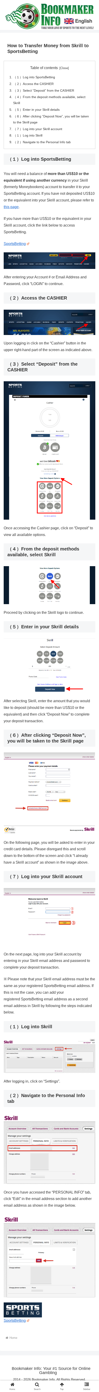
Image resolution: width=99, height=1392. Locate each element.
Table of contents (44, 68)
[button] (89, 876)
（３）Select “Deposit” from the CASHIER (43, 90)
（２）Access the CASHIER (33, 84)
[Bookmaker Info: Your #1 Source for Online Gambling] (49, 16)
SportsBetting (15, 244)
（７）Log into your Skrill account (37, 129)
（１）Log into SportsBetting (34, 77)
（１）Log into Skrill (27, 135)
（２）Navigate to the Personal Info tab (42, 142)
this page (11, 207)
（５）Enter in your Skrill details (36, 109)
